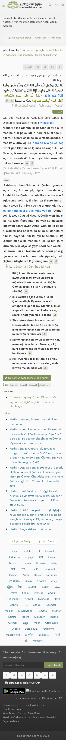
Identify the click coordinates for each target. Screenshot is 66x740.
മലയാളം (14, 581)
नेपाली (57, 599)
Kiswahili (41, 581)
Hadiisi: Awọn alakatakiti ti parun (30, 529)
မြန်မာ (10, 587)
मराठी (25, 640)
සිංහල (54, 563)
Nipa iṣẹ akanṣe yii (25, 698)
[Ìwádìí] (50, 5)
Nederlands (13, 599)
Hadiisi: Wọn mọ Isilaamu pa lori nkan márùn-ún (33, 422)
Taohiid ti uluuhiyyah (46, 55)
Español (49, 551)
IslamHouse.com (12, 709)
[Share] (37, 67)
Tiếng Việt (49, 569)
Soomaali (51, 605)
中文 (23, 569)
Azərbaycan (51, 622)
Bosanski (41, 563)
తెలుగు (28, 581)
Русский (26, 563)
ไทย (20, 587)
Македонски (13, 634)
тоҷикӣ (9, 610)
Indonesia (14, 557)
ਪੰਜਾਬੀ (57, 634)
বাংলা (41, 557)
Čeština (12, 616)
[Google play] (37, 675)
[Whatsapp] (21, 675)
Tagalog (13, 575)
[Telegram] (29, 675)
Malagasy (39, 616)
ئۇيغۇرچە (29, 557)
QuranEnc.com (11, 705)
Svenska (38, 593)
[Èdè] (63, 5)
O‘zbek (16, 628)
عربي (14, 551)
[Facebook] (6, 675)
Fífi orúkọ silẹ (54, 665)
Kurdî (26, 575)
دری (26, 605)
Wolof (36, 622)
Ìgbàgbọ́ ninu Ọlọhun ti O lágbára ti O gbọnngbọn (32, 52)
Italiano (54, 616)
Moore (25, 616)
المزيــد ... (58, 111)
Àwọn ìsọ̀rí (40, 37)
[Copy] (7, 101)
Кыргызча (43, 599)
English (27, 551)
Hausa (37, 575)
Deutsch (32, 587)
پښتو (57, 587)
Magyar (56, 610)
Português (51, 575)
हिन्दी (13, 569)
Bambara (44, 634)
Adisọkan (56, 37)
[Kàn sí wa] (56, 5)
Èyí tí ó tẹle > (45, 541)
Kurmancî (38, 640)
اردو (38, 551)
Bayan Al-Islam (11, 721)
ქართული (48, 628)
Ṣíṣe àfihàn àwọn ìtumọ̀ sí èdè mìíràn (27, 378)
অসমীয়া (14, 593)
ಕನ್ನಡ (25, 622)
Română (42, 610)
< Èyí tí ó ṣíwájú (22, 541)
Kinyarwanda (25, 610)
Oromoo (13, 622)
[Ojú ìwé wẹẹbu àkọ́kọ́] (3, 5)
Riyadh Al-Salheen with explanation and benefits (29, 717)
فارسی (34, 569)
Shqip (25, 593)
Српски (37, 605)
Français (52, 557)
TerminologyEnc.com (33, 705)
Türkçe (12, 563)
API (60, 698)
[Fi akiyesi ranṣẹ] (12, 101)
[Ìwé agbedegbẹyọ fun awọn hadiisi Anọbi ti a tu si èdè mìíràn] (24, 5)
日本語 (45, 587)
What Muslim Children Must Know (21, 713)
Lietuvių (14, 605)
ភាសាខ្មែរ (29, 634)
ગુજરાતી (29, 599)
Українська (31, 628)
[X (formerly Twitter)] (13, 675)
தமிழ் (54, 581)
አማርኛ (51, 593)
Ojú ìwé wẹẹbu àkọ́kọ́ (19, 37)
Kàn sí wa (47, 698)
